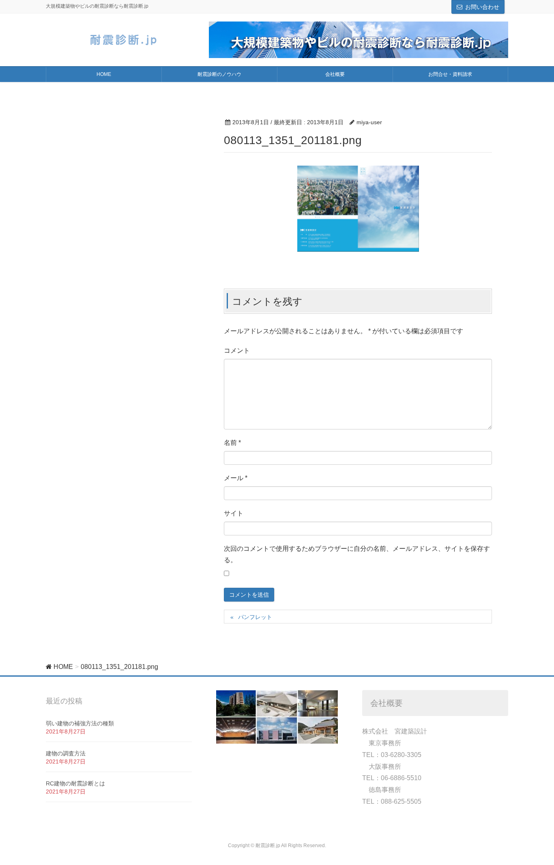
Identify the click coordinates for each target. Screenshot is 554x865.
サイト (233, 513)
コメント (237, 350)
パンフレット (258, 617)
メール (235, 478)
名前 (232, 442)
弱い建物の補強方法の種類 (80, 723)
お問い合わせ (482, 7)
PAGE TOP (533, 831)
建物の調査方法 (66, 753)
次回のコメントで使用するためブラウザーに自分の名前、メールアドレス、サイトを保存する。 (357, 554)
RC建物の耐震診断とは (75, 783)
